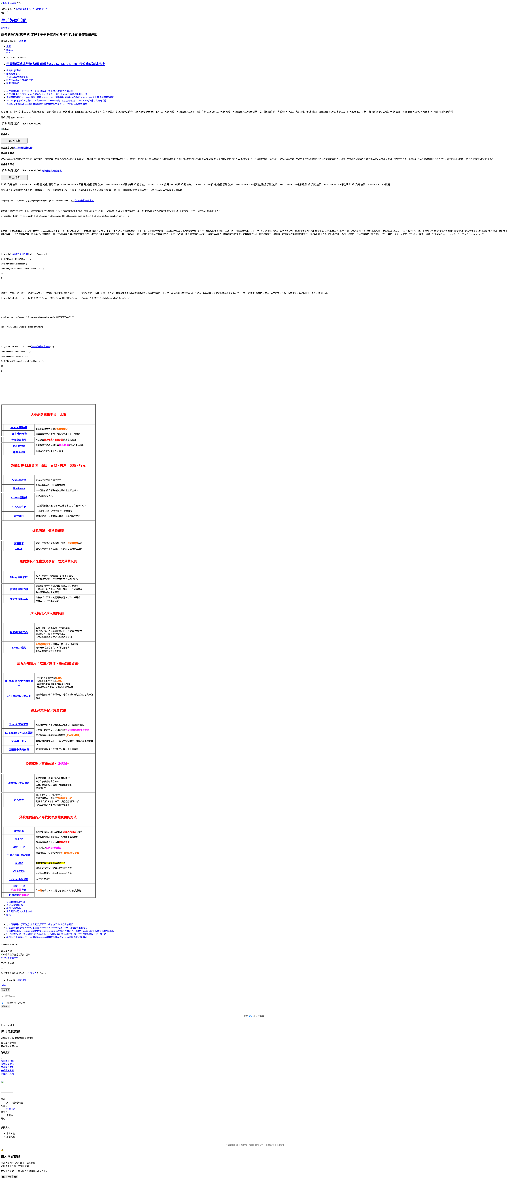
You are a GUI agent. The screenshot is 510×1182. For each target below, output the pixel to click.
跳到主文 (5, 28)
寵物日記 (23, 41)
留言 (34, 973)
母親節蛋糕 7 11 (20, 254)
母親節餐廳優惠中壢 (16, 902)
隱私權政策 (270, 1145)
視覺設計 (22, 980)
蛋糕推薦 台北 (13, 74)
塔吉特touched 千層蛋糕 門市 (19, 80)
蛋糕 (8, 915)
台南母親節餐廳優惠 (40, 346)
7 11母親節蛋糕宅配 (23, 148)
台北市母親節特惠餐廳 (17, 77)
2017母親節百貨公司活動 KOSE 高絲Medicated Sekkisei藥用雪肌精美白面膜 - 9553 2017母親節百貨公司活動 (56, 100)
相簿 (8, 46)
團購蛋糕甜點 (12, 83)
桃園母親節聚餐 (13, 70)
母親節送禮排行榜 (14, 905)
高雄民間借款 (7, 1067)
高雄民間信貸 (7, 1064)
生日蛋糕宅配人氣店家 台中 (19, 911)
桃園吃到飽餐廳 (13, 908)
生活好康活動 (14, 20)
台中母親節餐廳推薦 (84, 200)
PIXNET (235, 1145)
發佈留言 (5, 1006)
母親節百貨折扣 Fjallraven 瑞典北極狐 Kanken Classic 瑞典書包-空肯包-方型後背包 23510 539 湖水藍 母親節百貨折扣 (60, 97)
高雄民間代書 (7, 1061)
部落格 (9, 50)
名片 (8, 53)
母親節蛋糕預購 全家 (52, 171)
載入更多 (5, 990)
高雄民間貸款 (7, 1074)
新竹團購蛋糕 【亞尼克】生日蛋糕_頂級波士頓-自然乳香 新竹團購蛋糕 (39, 91)
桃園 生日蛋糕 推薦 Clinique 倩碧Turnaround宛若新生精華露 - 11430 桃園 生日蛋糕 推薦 (46, 104)
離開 (15, 1177)
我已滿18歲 (6, 1177)
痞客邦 (29, 973)
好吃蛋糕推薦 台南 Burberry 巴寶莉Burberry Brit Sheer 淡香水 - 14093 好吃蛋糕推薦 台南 (47, 94)
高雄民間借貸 (7, 1070)
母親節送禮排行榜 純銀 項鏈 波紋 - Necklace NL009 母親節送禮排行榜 (55, 64)
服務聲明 (280, 1145)
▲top (3, 985)
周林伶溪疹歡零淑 (9, 958)
